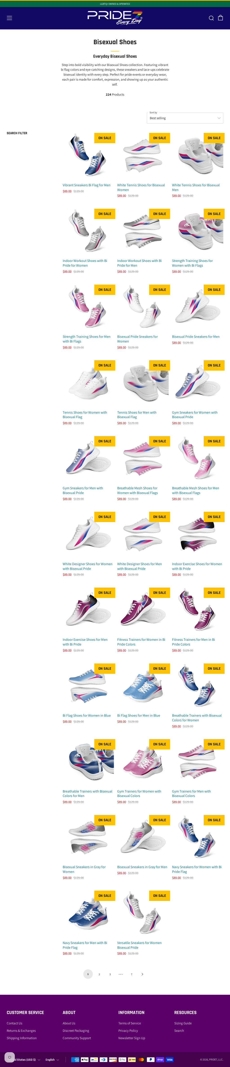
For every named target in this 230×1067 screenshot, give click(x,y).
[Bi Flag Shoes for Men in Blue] (143, 686)
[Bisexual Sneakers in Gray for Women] (88, 838)
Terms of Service (129, 1023)
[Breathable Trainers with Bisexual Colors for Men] (88, 762)
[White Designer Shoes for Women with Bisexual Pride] (88, 534)
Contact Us (14, 1023)
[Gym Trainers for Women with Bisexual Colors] (143, 762)
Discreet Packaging (76, 1030)
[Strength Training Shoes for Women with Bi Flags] (197, 231)
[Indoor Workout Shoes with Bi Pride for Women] (88, 231)
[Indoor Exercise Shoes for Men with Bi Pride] (88, 610)
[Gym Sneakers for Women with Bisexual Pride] (197, 383)
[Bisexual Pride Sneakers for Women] (143, 307)
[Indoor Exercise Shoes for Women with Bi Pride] (197, 534)
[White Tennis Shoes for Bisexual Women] (143, 156)
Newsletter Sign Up (131, 1038)
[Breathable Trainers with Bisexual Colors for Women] (197, 686)
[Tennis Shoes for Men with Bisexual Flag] (143, 383)
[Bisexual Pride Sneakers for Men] (197, 307)
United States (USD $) (22, 1060)
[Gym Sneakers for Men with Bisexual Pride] (88, 459)
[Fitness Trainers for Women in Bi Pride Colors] (143, 610)
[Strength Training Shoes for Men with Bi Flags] (88, 307)
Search (179, 1030)
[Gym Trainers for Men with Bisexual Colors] (197, 762)
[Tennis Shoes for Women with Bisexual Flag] (88, 383)
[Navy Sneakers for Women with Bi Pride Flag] (197, 838)
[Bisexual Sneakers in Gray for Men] (143, 838)
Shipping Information (22, 1038)
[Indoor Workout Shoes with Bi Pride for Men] (143, 231)
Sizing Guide (183, 1023)
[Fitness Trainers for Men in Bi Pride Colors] (197, 610)
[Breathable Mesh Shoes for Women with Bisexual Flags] (143, 459)
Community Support (77, 1038)
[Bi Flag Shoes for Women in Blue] (88, 686)
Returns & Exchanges (21, 1030)
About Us (69, 1023)
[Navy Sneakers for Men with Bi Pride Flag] (88, 913)
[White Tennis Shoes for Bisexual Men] (197, 156)
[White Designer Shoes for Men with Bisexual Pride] (143, 534)
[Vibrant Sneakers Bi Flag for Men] (88, 156)
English (50, 1060)
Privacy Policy (128, 1030)
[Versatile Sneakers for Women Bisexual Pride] (143, 913)
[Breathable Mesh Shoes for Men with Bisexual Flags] (197, 459)
